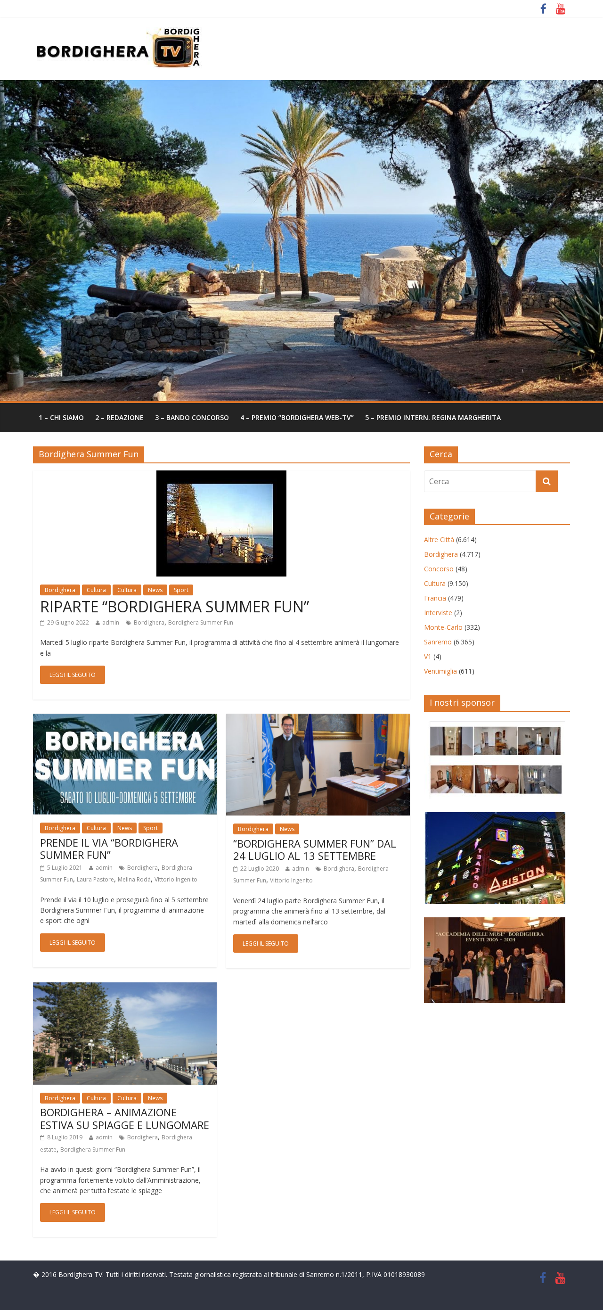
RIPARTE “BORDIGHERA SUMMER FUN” (174, 606)
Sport (181, 590)
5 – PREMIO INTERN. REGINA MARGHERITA (433, 417)
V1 (428, 656)
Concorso (439, 568)
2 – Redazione (119, 417)
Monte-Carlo (443, 627)
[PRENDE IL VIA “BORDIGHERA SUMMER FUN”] (125, 719)
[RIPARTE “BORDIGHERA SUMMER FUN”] (221, 476)
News (155, 590)
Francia (435, 597)
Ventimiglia (440, 671)
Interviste (438, 612)
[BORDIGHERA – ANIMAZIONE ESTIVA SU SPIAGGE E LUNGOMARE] (125, 988)
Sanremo (438, 641)
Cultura (96, 590)
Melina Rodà (134, 879)
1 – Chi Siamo (61, 417)
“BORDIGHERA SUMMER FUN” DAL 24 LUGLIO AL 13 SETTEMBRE (314, 849)
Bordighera (60, 590)
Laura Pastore (95, 879)
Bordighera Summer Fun (200, 622)
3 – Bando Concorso (192, 417)
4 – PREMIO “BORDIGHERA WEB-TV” (297, 417)
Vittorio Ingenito (176, 879)
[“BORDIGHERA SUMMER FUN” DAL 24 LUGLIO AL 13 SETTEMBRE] (318, 719)
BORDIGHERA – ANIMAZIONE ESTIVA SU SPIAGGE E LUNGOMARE (124, 1118)
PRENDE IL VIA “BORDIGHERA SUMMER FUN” (109, 848)
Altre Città (439, 539)
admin (110, 622)
